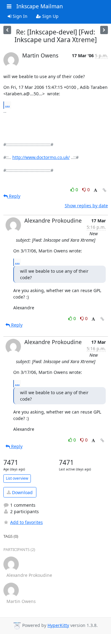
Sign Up (50, 16)
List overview (17, 478)
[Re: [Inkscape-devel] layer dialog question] (7, 30)
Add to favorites (26, 522)
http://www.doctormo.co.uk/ (41, 157)
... (7, 104)
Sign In (19, 16)
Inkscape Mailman (39, 6)
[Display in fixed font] (95, 190)
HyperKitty (58, 625)
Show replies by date (86, 205)
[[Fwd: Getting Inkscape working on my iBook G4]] (104, 30)
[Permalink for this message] (104, 190)
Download (22, 492)
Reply (14, 196)
